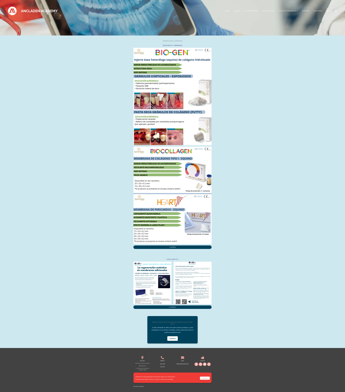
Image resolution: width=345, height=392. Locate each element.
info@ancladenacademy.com (182, 363)
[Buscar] (336, 11)
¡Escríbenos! (205, 378)
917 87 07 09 (162, 366)
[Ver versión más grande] (172, 96)
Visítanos (172, 338)
